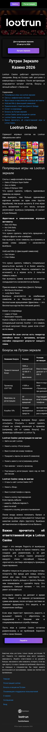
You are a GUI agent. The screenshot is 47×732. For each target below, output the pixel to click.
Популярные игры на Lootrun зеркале (20, 95)
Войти (15, 4)
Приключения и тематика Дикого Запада (21, 106)
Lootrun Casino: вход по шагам (17, 117)
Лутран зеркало (23, 51)
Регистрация (29, 4)
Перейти (23, 641)
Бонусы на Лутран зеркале (16, 112)
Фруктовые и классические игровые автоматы (24, 100)
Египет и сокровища (13, 109)
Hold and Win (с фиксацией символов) (20, 103)
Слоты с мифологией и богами (17, 98)
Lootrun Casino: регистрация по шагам (20, 114)
